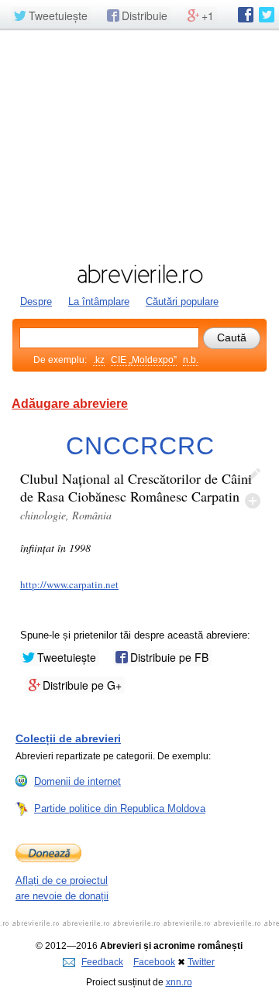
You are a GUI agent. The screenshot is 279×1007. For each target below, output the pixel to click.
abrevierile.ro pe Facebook (245, 14)
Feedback (102, 962)
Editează (252, 476)
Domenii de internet (77, 781)
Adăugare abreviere (70, 403)
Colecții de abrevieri (68, 738)
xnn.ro (179, 982)
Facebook (154, 962)
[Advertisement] (139, 145)
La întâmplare (98, 301)
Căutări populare (182, 301)
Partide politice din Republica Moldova (119, 808)
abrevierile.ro (139, 274)
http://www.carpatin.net (69, 584)
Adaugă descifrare (252, 501)
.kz (99, 360)
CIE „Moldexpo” (144, 360)
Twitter (201, 962)
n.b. (190, 360)
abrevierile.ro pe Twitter (266, 14)
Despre (36, 301)
